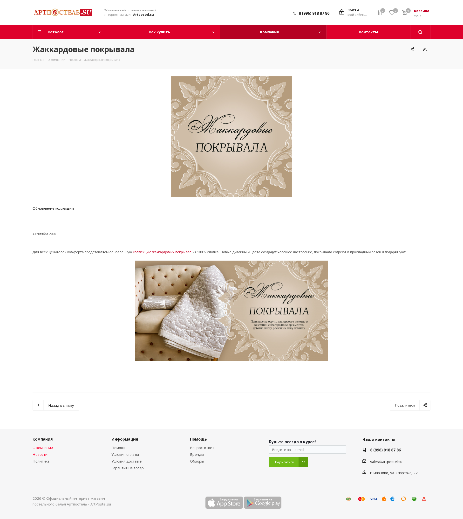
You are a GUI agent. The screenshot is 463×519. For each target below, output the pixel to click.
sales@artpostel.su (386, 461)
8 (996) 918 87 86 (314, 13)
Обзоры (197, 461)
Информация (124, 439)
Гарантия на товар (127, 467)
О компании (43, 447)
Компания (43, 439)
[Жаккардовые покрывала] (231, 136)
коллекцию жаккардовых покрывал (162, 251)
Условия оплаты (125, 454)
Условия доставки (126, 461)
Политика (41, 461)
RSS (424, 49)
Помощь (119, 447)
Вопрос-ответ (202, 447)
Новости (40, 454)
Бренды (197, 454)
